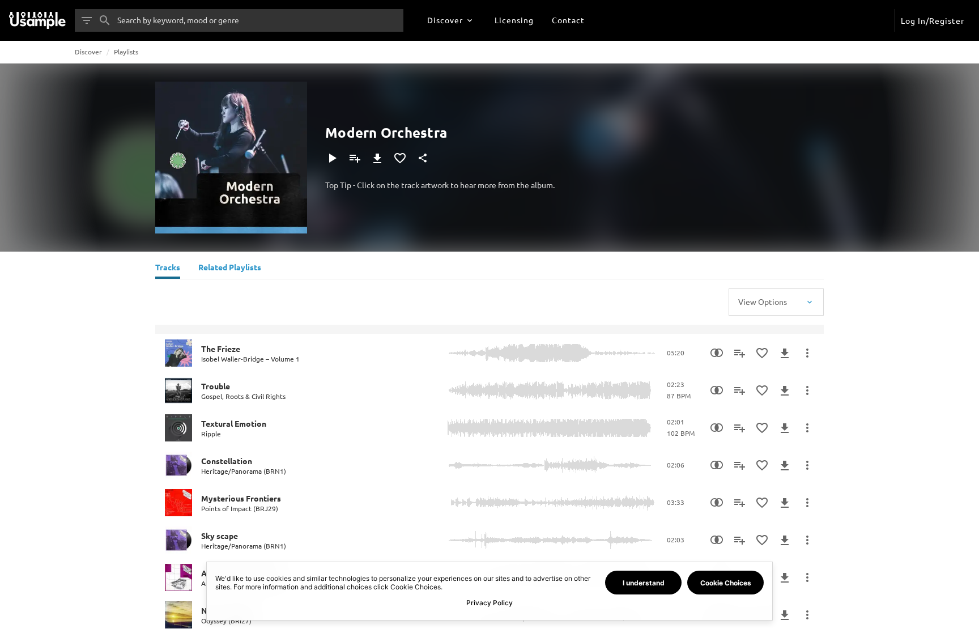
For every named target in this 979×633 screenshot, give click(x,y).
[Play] (332, 158)
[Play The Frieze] (178, 353)
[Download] (377, 158)
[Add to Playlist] (354, 158)
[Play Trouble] (178, 390)
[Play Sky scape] (178, 540)
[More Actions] (807, 353)
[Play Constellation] (178, 465)
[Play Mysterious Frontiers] (178, 502)
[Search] (105, 20)
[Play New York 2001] (178, 614)
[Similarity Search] (716, 353)
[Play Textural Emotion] (178, 427)
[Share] (422, 158)
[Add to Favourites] (400, 158)
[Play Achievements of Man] (178, 577)
